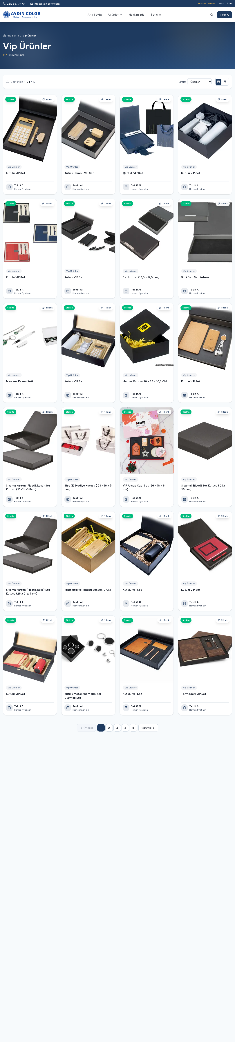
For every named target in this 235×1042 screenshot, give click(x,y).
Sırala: (182, 81)
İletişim (156, 15)
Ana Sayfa (95, 15)
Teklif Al (224, 14)
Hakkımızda (136, 15)
